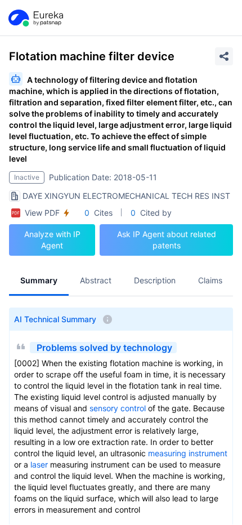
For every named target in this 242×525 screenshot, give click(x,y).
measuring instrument (187, 453)
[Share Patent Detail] (224, 56)
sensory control (117, 408)
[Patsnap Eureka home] (35, 18)
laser (39, 464)
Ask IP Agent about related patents (166, 239)
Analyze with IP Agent (52, 239)
